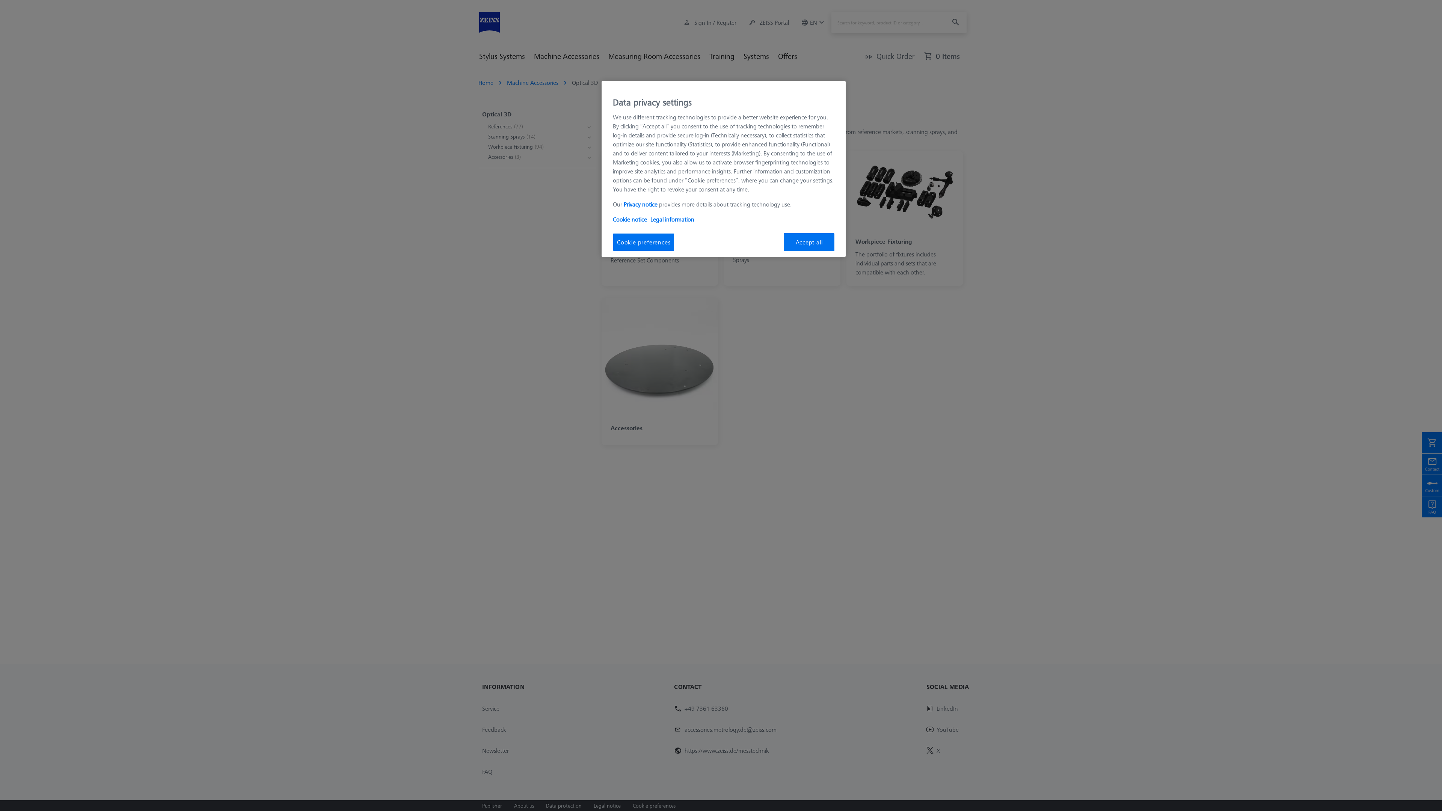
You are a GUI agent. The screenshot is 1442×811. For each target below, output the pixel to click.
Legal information (672, 219)
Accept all (809, 242)
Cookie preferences (643, 242)
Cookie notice (630, 219)
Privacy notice (641, 204)
